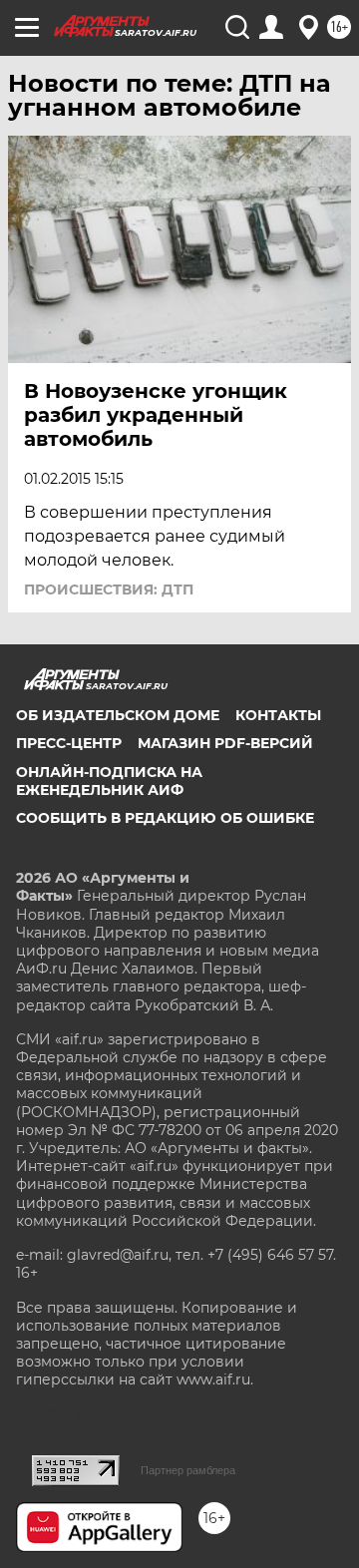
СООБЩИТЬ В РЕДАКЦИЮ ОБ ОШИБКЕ (165, 818)
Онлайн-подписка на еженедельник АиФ (109, 781)
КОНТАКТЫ (278, 715)
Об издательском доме (117, 715)
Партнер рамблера (188, 1470)
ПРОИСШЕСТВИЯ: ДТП (108, 589)
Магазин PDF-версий (225, 743)
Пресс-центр (69, 743)
